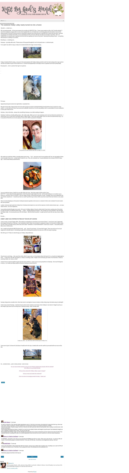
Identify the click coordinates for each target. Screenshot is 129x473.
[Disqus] (32, 402)
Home (32, 456)
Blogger (34, 471)
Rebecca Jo (11, 463)
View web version (32, 459)
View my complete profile (12, 468)
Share (3, 382)
